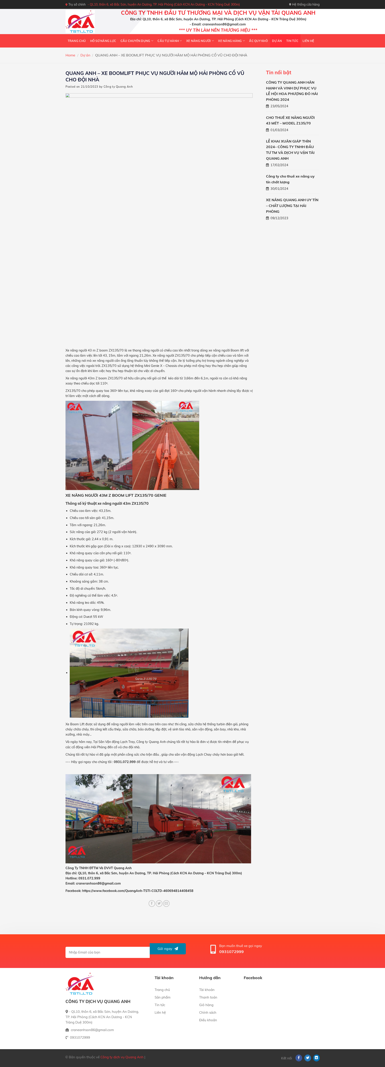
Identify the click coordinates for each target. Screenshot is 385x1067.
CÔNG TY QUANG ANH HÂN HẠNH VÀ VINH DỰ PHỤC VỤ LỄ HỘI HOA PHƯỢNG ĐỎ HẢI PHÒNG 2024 (292, 91)
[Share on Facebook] (152, 903)
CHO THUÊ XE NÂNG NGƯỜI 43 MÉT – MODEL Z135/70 (290, 120)
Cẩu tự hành (168, 41)
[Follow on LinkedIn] (316, 1058)
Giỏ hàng (206, 1005)
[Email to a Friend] (166, 903)
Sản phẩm (162, 997)
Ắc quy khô (258, 41)
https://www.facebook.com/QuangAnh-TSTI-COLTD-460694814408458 (137, 891)
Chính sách (207, 1012)
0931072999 (231, 951)
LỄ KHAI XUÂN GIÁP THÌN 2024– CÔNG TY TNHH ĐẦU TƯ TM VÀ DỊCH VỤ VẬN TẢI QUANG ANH (290, 150)
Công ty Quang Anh (118, 86)
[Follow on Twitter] (307, 1058)
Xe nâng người (198, 41)
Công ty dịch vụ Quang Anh (121, 1057)
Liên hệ (308, 41)
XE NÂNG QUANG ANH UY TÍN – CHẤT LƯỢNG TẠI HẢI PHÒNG (292, 205)
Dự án (277, 41)
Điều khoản (208, 1020)
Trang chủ (77, 41)
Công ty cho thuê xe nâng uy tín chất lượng (290, 179)
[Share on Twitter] (159, 903)
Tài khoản (207, 990)
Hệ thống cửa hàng (305, 4)
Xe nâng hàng (230, 41)
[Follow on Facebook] (298, 1058)
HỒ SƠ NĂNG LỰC (103, 41)
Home (70, 55)
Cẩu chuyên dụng (135, 41)
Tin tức (292, 41)
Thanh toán (208, 997)
